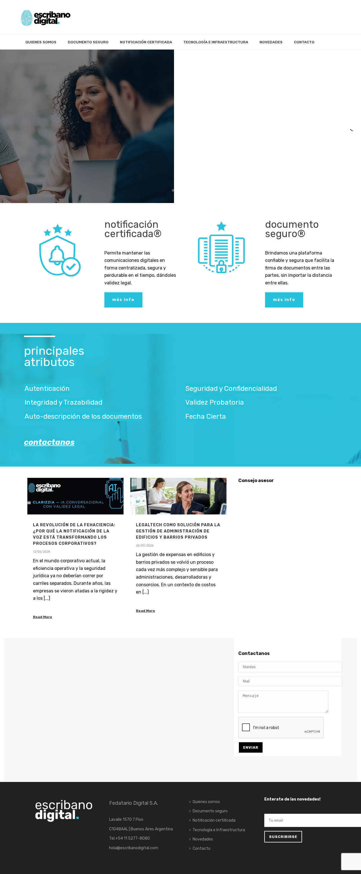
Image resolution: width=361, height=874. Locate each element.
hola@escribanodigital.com (133, 848)
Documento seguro (88, 42)
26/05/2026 (145, 545)
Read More (42, 617)
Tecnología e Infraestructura (215, 42)
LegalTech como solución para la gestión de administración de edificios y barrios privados (178, 531)
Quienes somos (40, 42)
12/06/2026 (41, 552)
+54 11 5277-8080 (132, 838)
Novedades (271, 42)
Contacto (304, 42)
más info (40, 150)
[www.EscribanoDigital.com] (45, 17)
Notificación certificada (146, 42)
